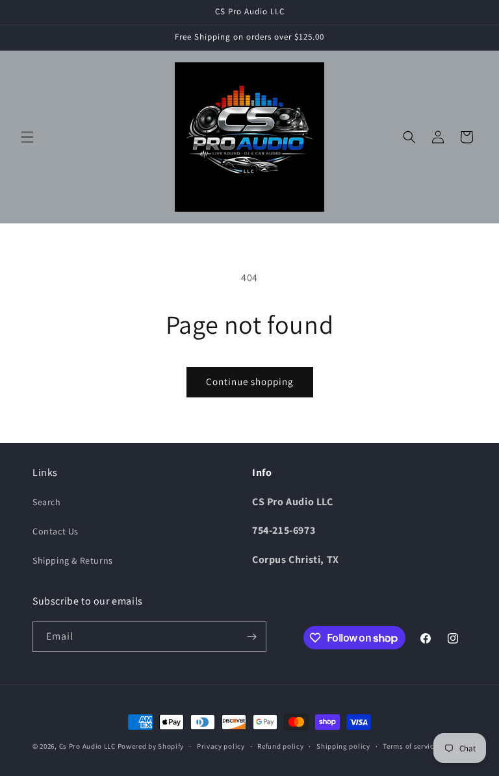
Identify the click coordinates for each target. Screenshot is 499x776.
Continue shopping (250, 381)
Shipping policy (343, 746)
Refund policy (280, 746)
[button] (27, 137)
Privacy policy (221, 746)
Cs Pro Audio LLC (87, 746)
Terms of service (410, 746)
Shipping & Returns (72, 560)
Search (46, 502)
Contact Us (55, 531)
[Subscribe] (251, 636)
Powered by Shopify (151, 746)
